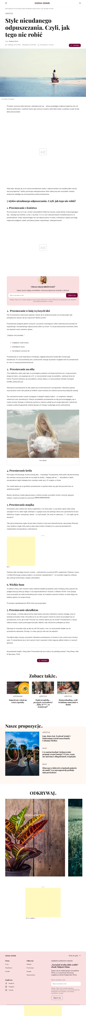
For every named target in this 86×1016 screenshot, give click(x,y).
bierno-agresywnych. (42, 497)
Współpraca (8, 967)
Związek (29, 971)
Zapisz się (72, 295)
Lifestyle (29, 964)
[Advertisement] (17, 551)
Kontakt (7, 971)
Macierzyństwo (31, 975)
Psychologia (17, 8)
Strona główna (9, 8)
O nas (6, 964)
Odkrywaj (30, 961)
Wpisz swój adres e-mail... (58, 980)
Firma (7, 961)
